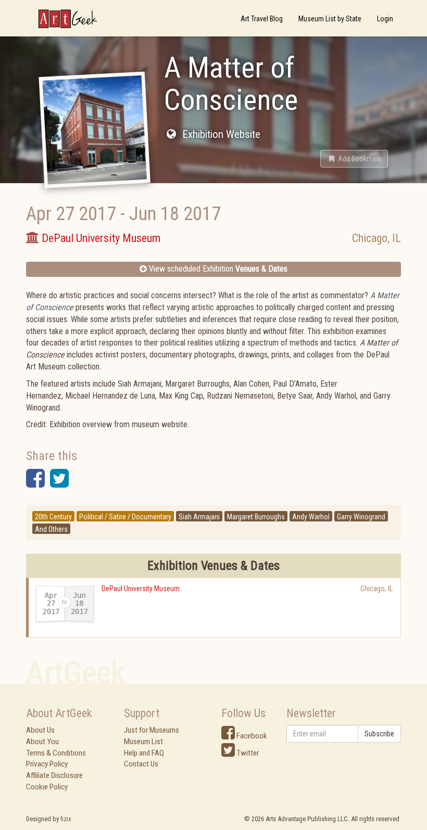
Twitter (247, 753)
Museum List (143, 741)
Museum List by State (329, 19)
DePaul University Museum (141, 588)
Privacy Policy (47, 764)
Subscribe (379, 734)
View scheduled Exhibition (217, 269)
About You (42, 741)
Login (385, 19)
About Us (40, 730)
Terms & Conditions (56, 753)
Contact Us (141, 764)
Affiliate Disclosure (54, 775)
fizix (65, 819)
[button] (354, 159)
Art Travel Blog (262, 19)
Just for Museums (151, 730)
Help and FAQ (144, 753)
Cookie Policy (47, 786)
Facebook (251, 735)
